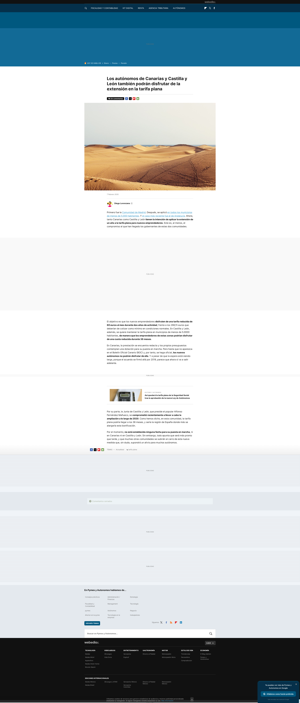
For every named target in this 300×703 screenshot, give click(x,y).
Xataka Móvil (89, 657)
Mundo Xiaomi (90, 667)
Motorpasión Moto (169, 657)
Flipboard (205, 8)
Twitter (209, 8)
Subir (208, 643)
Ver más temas (92, 623)
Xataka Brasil (89, 685)
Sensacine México (130, 682)
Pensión (124, 63)
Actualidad (120, 450)
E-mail (137, 98)
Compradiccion (186, 660)
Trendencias (185, 654)
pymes (87, 611)
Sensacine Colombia (127, 686)
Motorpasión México (166, 683)
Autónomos (179, 8)
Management (113, 604)
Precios (115, 63)
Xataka (87, 654)
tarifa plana (132, 450)
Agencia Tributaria (158, 8)
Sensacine (127, 654)
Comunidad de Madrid (134, 212)
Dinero (106, 63)
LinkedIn (181, 622)
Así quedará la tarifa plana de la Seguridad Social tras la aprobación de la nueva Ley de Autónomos (167, 396)
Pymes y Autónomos (204, 658)
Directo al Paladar (149, 654)
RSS (171, 622)
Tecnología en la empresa (114, 616)
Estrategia (134, 597)
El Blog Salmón (205, 654)
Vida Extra (108, 657)
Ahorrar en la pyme (92, 615)
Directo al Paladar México (149, 683)
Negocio (133, 611)
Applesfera (89, 660)
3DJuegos (108, 654)
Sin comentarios (117, 99)
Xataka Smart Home (92, 664)
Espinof (126, 657)
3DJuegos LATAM (110, 682)
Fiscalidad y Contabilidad (104, 8)
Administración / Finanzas (114, 598)
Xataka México (90, 682)
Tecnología (134, 604)
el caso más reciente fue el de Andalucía (163, 216)
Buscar (211, 633)
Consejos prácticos (92, 597)
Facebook (214, 8)
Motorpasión (166, 654)
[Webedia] (210, 1)
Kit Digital (128, 8)
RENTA (141, 8)
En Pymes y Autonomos (153, 392)
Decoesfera (185, 657)
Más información (167, 701)
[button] (123, 203)
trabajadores (135, 615)
